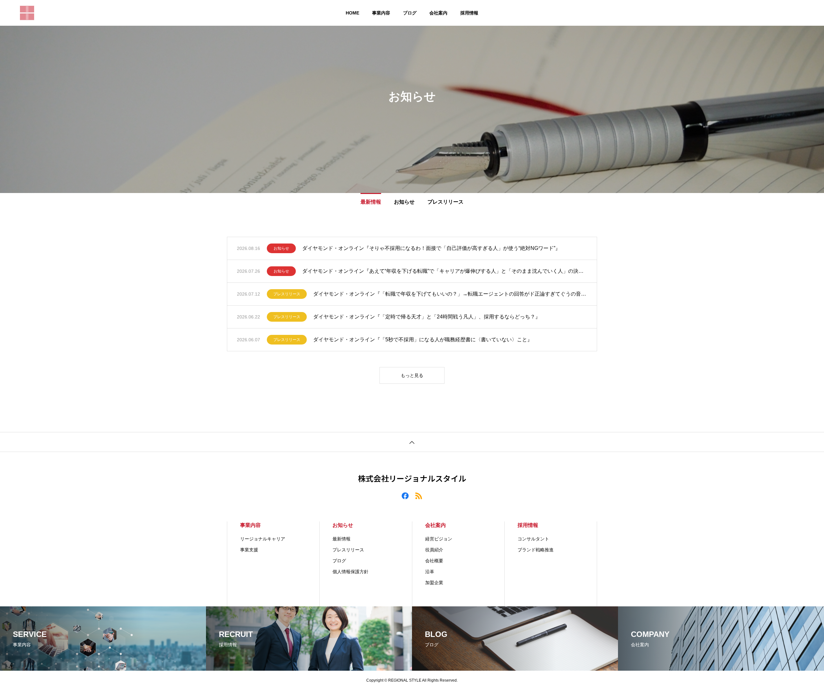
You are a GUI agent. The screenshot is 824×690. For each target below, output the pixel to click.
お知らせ (281, 248)
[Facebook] (405, 495)
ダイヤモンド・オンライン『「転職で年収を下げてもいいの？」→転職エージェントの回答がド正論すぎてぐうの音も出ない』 (450, 294)
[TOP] (412, 442)
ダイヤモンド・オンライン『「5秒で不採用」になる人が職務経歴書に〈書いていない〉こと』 (422, 339)
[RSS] (418, 495)
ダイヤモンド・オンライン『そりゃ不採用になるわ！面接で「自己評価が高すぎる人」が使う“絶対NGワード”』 (431, 248)
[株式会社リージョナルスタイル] (27, 13)
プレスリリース (286, 294)
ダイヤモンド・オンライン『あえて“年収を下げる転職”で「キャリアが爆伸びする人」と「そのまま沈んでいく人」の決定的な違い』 (444, 271)
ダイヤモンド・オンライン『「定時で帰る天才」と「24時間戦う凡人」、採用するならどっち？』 (426, 316)
